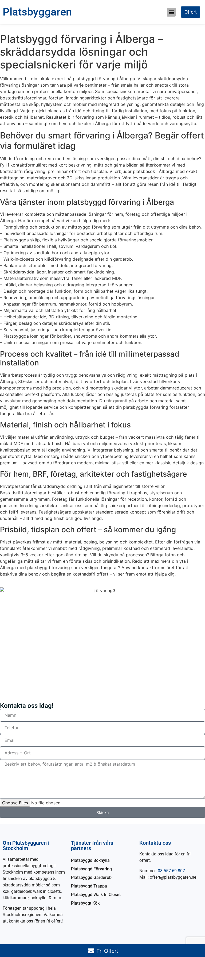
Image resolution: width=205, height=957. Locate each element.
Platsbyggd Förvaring (91, 868)
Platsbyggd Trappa (89, 886)
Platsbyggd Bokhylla (90, 860)
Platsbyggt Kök (85, 903)
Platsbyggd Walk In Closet (96, 894)
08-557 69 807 (171, 870)
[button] (171, 12)
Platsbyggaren (37, 12)
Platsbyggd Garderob (91, 877)
